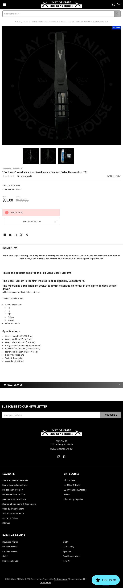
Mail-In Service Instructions (14, 485)
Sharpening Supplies (73, 499)
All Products (69, 480)
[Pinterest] (27, 234)
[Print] (15, 234)
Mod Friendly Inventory (12, 490)
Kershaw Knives (9, 551)
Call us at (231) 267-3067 (61, 449)
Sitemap (6, 523)
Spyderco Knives (10, 542)
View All (66, 561)
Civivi (4, 556)
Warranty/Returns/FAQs (13, 513)
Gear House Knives (71, 556)
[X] (21, 234)
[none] (61, 85)
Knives (67, 494)
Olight (65, 542)
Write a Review (114, 176)
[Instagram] (58, 456)
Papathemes (45, 582)
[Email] (10, 234)
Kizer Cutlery (68, 546)
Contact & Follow (10, 518)
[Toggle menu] (4, 4)
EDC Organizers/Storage (75, 490)
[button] (32, 221)
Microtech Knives (10, 561)
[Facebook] (4, 234)
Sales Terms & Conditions (14, 499)
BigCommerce (60, 579)
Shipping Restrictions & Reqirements (19, 504)
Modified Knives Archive (13, 494)
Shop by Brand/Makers (13, 509)
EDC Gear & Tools (72, 485)
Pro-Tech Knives (9, 546)
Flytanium (67, 551)
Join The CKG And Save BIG (15, 480)
